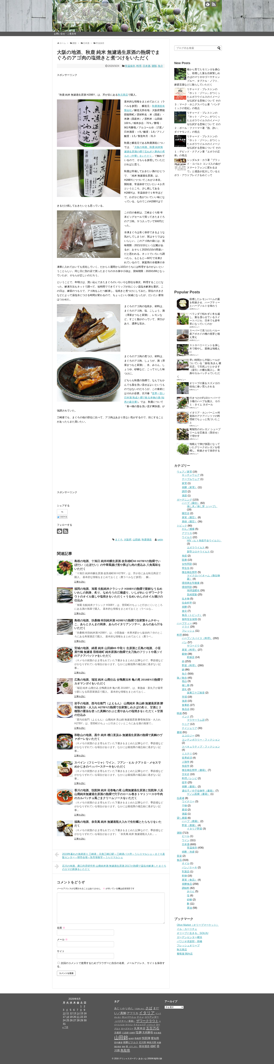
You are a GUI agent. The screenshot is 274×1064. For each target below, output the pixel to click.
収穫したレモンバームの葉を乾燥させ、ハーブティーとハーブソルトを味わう (204, 302)
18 (67, 1017)
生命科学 (187, 602)
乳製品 (185, 871)
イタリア (147, 1013)
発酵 (184, 607)
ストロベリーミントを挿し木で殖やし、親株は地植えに (204, 348)
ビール (185, 836)
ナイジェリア (189, 728)
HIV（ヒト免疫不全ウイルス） (204, 540)
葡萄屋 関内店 (185, 953)
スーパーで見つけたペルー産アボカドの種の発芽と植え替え (204, 333)
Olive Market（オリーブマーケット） (198, 925)
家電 (184, 483)
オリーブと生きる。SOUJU (192, 933)
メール (62, 939)
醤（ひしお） (132, 1046)
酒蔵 (184, 813)
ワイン (185, 840)
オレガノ (117, 1017)
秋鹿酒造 (147, 539)
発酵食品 (187, 884)
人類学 (185, 762)
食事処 (185, 705)
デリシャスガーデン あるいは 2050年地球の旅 (87, 11)
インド (185, 716)
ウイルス (187, 537)
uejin (160, 539)
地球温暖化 (193, 590)
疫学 (184, 782)
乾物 (184, 875)
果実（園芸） (189, 517)
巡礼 (184, 689)
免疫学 (185, 766)
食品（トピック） (192, 615)
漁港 (184, 701)
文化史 (185, 774)
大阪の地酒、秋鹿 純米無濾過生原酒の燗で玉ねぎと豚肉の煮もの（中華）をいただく (144, 151)
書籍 (179, 732)
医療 (184, 560)
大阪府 (127, 539)
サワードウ (193, 645)
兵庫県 (132, 1033)
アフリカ (187, 533)
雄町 (153, 1046)
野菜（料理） (189, 665)
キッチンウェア (191, 475)
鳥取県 (125, 1050)
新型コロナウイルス (198, 551)
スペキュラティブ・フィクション (201, 746)
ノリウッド (151, 1025)
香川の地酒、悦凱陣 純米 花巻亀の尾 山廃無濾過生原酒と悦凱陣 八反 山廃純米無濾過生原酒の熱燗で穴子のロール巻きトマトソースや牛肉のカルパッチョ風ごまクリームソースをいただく (118, 794)
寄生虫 (185, 568)
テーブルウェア (191, 479)
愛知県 (155, 1038)
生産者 (180, 798)
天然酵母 (147, 1032)
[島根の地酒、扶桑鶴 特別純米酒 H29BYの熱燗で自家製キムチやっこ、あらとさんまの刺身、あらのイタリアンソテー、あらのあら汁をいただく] (65, 627)
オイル (185, 863)
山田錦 (136, 539)
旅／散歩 (182, 677)
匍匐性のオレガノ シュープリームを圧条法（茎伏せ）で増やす (205, 432)
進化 (184, 611)
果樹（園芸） (189, 521)
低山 (184, 681)
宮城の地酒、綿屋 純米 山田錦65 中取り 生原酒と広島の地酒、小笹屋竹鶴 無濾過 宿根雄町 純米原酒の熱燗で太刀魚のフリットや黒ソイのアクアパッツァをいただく (118, 652)
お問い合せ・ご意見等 (65, 33)
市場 (184, 696)
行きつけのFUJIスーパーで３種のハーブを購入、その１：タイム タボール (204, 401)
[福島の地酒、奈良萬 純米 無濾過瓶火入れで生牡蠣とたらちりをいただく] (65, 828)
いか (122, 1008)
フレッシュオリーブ (188, 945)
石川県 (142, 1042)
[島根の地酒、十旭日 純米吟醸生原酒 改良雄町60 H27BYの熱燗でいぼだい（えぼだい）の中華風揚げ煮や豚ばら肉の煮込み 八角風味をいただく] (65, 567)
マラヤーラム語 (196, 720)
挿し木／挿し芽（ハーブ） (202, 506)
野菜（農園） (189, 825)
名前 (61, 927)
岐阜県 (131, 1038)
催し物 (185, 685)
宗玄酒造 (157, 1033)
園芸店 (185, 513)
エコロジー (188, 735)
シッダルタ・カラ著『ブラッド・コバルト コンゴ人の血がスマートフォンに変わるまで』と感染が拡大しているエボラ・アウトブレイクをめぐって (197, 168)
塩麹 (139, 1032)
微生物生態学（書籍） (194, 770)
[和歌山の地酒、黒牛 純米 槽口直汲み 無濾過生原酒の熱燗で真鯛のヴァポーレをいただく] (65, 741)
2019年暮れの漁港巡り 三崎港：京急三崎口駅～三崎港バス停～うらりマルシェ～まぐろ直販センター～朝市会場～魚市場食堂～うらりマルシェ (113, 856)
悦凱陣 (146, 1038)
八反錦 (125, 1033)
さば (148, 1008)
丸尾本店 (139, 1028)
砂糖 (189, 899)
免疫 (184, 555)
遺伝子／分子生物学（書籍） (198, 790)
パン (184, 642)
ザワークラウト (147, 1021)
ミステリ (187, 753)
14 (78, 1013)
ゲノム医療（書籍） (198, 794)
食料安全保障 (189, 619)
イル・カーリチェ (187, 929)
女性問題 (187, 564)
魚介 (160, 66)
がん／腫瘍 (188, 529)
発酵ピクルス (130, 1042)
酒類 (154, 66)
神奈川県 (151, 1042)
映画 (179, 713)
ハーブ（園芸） (191, 503)
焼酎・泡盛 (188, 851)
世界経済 (187, 757)
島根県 (137, 1038)
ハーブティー (184, 623)
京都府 (117, 1032)
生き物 (185, 598)
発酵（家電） (189, 487)
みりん (191, 891)
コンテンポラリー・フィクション (201, 739)
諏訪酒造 (117, 1047)
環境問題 (187, 587)
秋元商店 (123, 94)
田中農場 (118, 1042)
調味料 (185, 888)
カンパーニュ (129, 1017)
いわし (130, 1008)
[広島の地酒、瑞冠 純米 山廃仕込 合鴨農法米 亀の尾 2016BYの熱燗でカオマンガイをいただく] (65, 686)
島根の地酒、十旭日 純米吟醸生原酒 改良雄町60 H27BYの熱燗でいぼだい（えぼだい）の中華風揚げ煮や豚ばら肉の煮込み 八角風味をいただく (117, 564)
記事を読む (79, 582)
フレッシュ (188, 630)
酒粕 (123, 1047)
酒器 (184, 495)
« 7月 (65, 1027)
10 (64, 1013)
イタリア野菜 (194, 828)
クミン (140, 1017)
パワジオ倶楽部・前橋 (189, 941)
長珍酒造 (144, 1046)
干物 (184, 805)
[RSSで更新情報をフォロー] (213, 4)
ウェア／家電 (184, 471)
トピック (182, 525)
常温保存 (130, 66)
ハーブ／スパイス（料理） (197, 638)
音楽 (179, 856)
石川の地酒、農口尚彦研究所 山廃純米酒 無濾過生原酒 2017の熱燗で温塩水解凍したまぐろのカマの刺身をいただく (114, 868)
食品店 (185, 709)
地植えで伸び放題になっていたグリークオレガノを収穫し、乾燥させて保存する (204, 447)
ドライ (185, 626)
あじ (117, 1008)
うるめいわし (139, 1009)
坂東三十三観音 (196, 692)
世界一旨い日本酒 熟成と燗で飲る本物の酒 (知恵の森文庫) (144, 397)
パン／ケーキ (189, 867)
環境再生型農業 (191, 583)
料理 (138, 66)
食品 (179, 860)
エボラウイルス (196, 547)
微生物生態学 (189, 572)
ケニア (185, 724)
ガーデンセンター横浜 (189, 937)
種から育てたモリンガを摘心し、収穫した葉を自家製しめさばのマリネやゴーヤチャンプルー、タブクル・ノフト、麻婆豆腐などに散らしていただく (197, 77)
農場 (184, 809)
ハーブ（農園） (191, 821)
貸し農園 (182, 818)
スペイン (129, 1024)
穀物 (184, 654)
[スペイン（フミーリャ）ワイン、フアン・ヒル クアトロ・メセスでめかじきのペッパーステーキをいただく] (65, 769)
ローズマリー (127, 1028)
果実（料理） (189, 649)
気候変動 (192, 594)
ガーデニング (184, 499)
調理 (184, 491)
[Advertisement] (94, 82)
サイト (61, 951)
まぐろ (119, 539)
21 (78, 1017)
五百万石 (152, 1028)
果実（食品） (189, 879)
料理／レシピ (189, 778)
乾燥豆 (191, 657)
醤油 (189, 907)
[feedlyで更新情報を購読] (207, 4)
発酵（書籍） (189, 786)
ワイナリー (188, 801)
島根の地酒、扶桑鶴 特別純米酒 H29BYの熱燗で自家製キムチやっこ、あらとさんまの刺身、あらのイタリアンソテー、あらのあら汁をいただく (118, 624)
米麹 (159, 1042)
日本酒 (146, 66)
